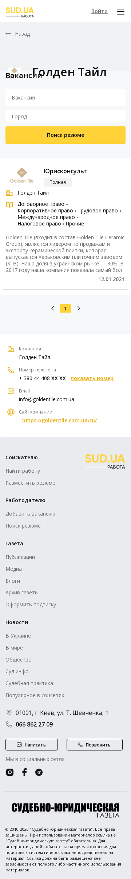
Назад (22, 33)
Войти (99, 11)
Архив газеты (22, 592)
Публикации (20, 556)
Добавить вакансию (30, 513)
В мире (14, 647)
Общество (18, 659)
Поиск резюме (65, 134)
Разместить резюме (30, 482)
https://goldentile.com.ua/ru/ (59, 420)
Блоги (12, 580)
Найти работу (22, 470)
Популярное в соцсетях (34, 695)
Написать (35, 745)
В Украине (18, 635)
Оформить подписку (30, 604)
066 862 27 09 (34, 724)
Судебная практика (29, 683)
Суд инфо (17, 671)
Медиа (13, 568)
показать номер (92, 378)
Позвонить (98, 745)
